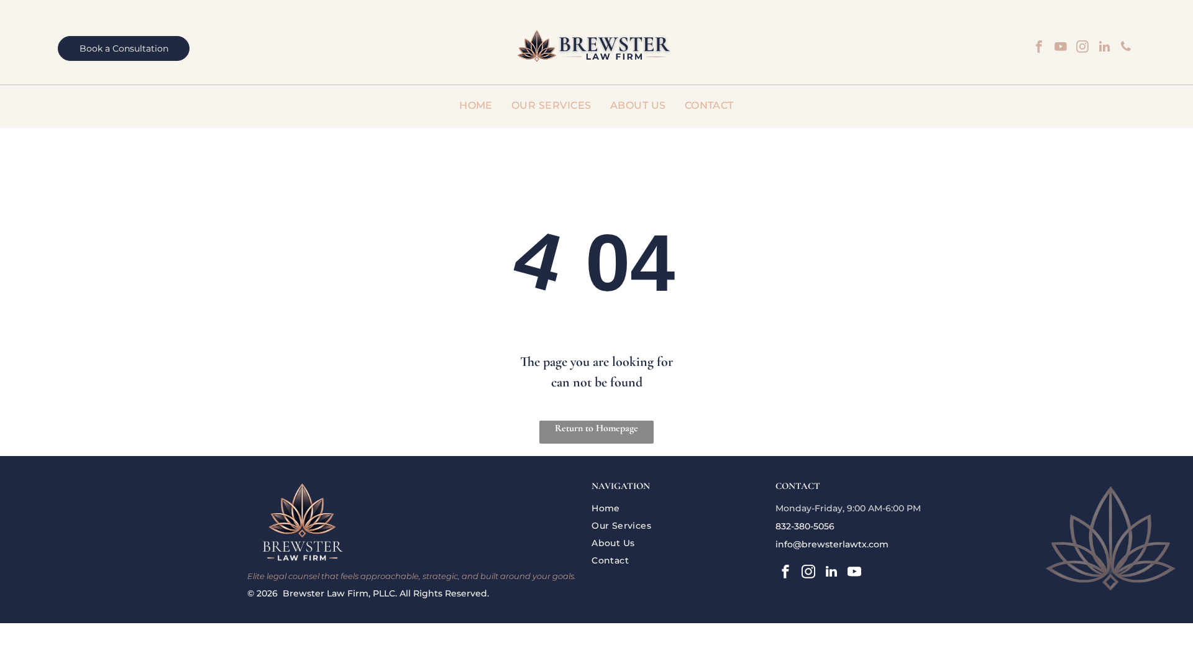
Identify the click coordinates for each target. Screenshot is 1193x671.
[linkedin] (1104, 48)
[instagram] (1082, 48)
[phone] (1126, 48)
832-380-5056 (804, 526)
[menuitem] (476, 105)
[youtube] (1060, 48)
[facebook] (1039, 48)
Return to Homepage (596, 428)
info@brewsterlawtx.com (832, 544)
